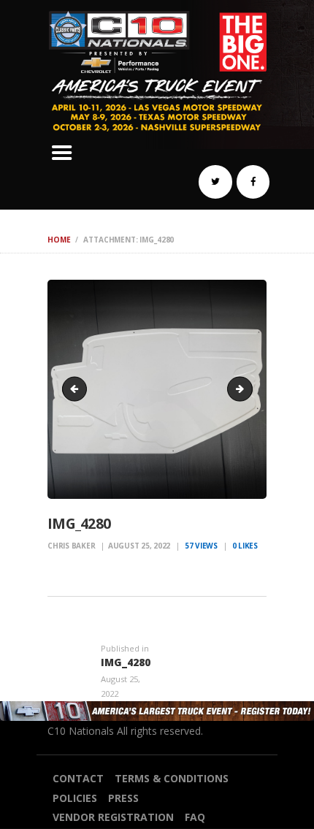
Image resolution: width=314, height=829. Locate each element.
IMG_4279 (77, 388)
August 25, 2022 (139, 545)
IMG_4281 (247, 388)
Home (58, 239)
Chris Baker (72, 545)
